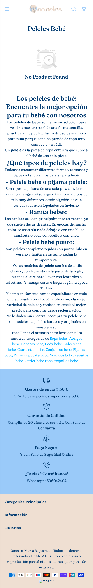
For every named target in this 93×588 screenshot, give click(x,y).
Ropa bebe (58, 338)
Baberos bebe (32, 343)
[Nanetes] (45, 9)
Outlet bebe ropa (39, 360)
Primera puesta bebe (31, 355)
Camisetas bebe (30, 349)
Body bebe (53, 343)
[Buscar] (74, 9)
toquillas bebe (66, 360)
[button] (7, 9)
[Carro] (83, 9)
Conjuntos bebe (58, 349)
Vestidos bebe (61, 355)
